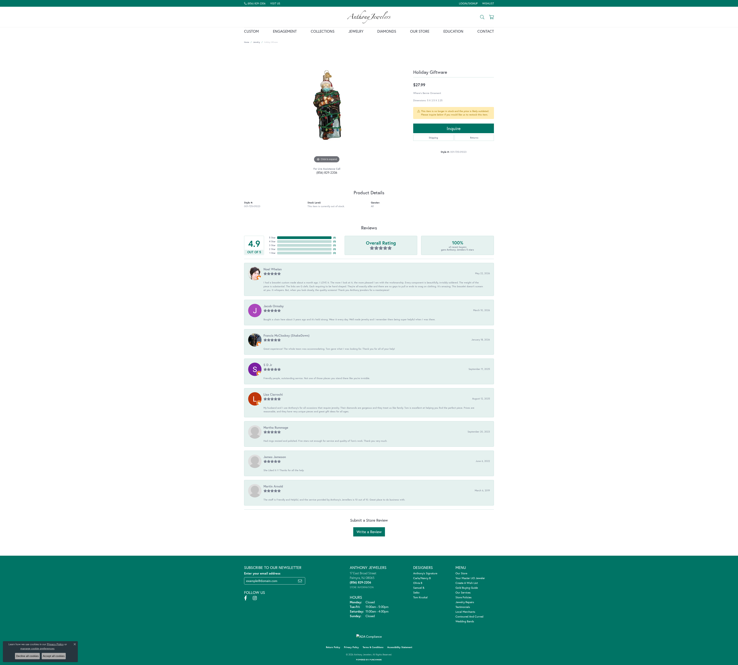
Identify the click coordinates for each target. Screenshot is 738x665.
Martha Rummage (275, 427)
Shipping (433, 137)
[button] (468, 3)
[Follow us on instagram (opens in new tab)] (255, 598)
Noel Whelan (272, 269)
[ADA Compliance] (369, 636)
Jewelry (355, 31)
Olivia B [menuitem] (417, 583)
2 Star (272, 249)
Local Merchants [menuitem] (465, 612)
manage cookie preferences (37, 648)
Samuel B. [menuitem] (419, 587)
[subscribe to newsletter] (300, 580)
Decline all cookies (27, 656)
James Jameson (274, 457)
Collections (322, 31)
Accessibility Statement (399, 647)
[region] (326, 106)
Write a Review (369, 531)
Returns (474, 137)
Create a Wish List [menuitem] (466, 583)
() (334, 237)
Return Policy (333, 647)
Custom (251, 31)
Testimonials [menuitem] (462, 607)
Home (246, 42)
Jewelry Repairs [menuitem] (464, 602)
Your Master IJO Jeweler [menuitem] (470, 578)
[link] (255, 3)
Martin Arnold (273, 486)
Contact (485, 31)
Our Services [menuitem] (463, 592)
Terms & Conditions (373, 647)
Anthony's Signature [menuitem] (425, 573)
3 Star (272, 245)
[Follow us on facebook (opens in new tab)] (245, 598)
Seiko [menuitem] (416, 592)
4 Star (272, 241)
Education (453, 31)
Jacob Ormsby (273, 306)
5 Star (272, 237)
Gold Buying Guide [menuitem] (466, 587)
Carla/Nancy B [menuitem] (422, 578)
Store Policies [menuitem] (463, 597)
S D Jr (267, 365)
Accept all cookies (54, 656)
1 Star (272, 253)
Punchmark (376, 659)
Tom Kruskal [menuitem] (420, 597)
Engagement (285, 31)
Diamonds (386, 31)
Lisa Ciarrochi (273, 394)
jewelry (256, 42)
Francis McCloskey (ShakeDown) (286, 335)
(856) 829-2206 (326, 172)
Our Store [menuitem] (461, 573)
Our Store (419, 31)
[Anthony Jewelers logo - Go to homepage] (369, 17)
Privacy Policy (351, 647)
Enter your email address (262, 573)
